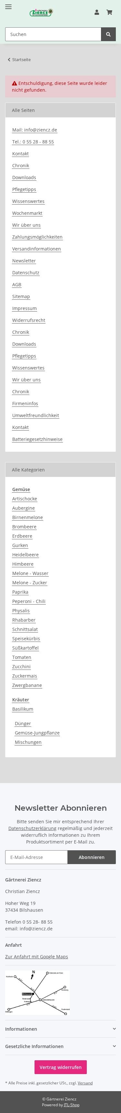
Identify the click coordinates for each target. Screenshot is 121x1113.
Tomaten (21, 657)
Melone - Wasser (30, 573)
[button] (97, 12)
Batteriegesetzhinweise (37, 439)
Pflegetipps (24, 189)
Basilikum (22, 709)
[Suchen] (108, 34)
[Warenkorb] (109, 12)
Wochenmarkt (27, 213)
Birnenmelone (27, 517)
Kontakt (20, 154)
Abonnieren (92, 857)
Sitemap (21, 296)
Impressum (24, 308)
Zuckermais (24, 676)
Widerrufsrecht (28, 320)
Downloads (24, 177)
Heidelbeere (25, 555)
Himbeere (23, 564)
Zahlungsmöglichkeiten (37, 237)
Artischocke (24, 499)
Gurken (20, 545)
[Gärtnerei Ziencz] (35, 12)
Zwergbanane (27, 685)
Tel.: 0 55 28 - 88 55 (33, 142)
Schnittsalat (25, 629)
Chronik (20, 165)
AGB (16, 284)
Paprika (20, 592)
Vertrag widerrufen (61, 1067)
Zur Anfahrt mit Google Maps (36, 956)
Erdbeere (22, 536)
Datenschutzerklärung (32, 828)
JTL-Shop (71, 1105)
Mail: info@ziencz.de (34, 130)
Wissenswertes (28, 201)
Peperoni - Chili (28, 601)
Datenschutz (25, 272)
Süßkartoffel (25, 648)
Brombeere (24, 527)
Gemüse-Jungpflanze (37, 733)
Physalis (21, 610)
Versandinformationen (36, 249)
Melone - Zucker (29, 582)
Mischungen (28, 742)
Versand (85, 1083)
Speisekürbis (26, 638)
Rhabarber (23, 620)
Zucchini (21, 666)
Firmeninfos (25, 403)
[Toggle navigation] (8, 4)
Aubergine (23, 508)
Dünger (23, 723)
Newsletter (24, 261)
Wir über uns (26, 225)
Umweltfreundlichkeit (35, 415)
